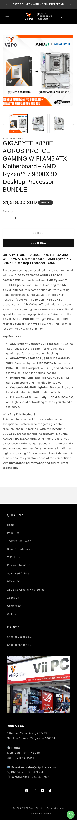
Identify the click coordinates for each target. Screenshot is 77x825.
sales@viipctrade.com (41, 767)
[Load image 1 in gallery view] (18, 123)
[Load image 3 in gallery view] (58, 123)
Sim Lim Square (17, 738)
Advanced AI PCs (18, 573)
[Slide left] (4, 124)
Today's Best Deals (19, 540)
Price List (13, 532)
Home (10, 524)
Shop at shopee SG (19, 644)
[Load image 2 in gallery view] (38, 123)
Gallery (11, 614)
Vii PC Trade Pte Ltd (32, 808)
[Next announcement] (70, 5)
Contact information (40, 813)
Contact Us (14, 605)
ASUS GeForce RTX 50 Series (25, 589)
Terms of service (55, 808)
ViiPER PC (13, 557)
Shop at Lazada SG (19, 636)
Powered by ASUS (18, 565)
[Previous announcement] (7, 5)
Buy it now (38, 243)
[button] (7, 16)
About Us (13, 597)
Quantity (8, 211)
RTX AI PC (13, 581)
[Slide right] (73, 124)
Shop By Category (18, 548)
